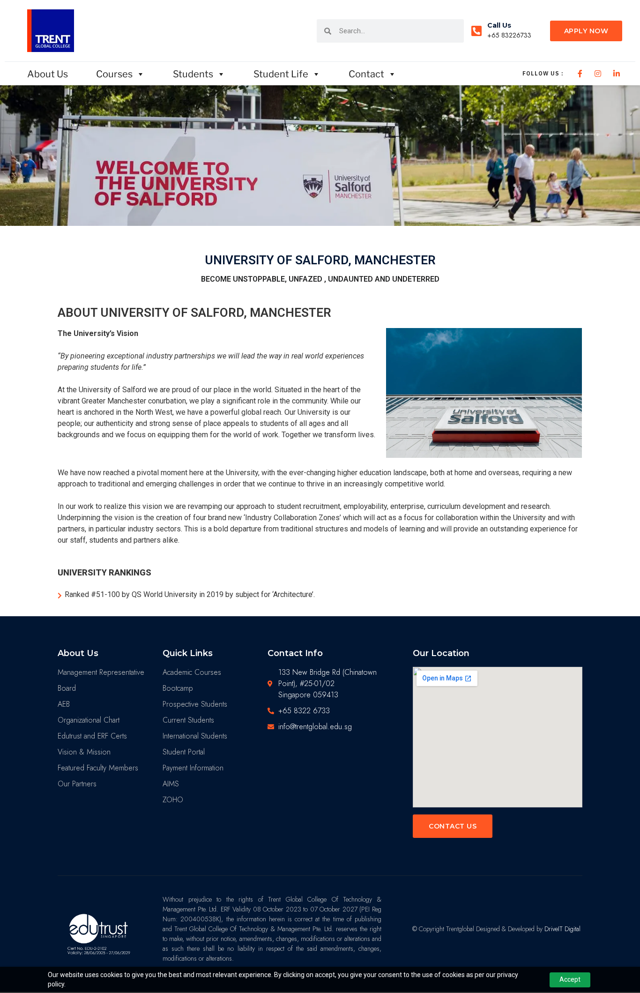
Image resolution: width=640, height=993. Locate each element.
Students (193, 74)
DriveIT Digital (562, 928)
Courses (114, 74)
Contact (366, 74)
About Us (47, 74)
